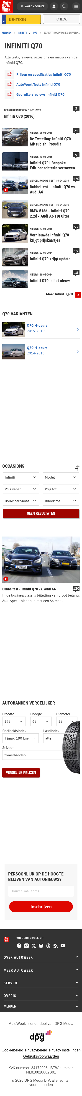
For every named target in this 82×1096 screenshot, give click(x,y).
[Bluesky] (41, 946)
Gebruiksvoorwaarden (41, 1056)
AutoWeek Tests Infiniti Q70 (38, 84)
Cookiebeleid (12, 1050)
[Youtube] (63, 946)
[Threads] (48, 946)
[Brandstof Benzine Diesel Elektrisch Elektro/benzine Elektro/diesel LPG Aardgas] (61, 501)
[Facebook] (19, 946)
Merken (6, 32)
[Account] (54, 6)
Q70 (35, 32)
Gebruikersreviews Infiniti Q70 (40, 94)
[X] (33, 946)
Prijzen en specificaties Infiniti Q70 (43, 74)
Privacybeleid (36, 1050)
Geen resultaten (41, 513)
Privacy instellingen (65, 1050)
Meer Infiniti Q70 (59, 294)
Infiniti (22, 32)
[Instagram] (26, 946)
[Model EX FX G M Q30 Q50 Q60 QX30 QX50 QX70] (61, 477)
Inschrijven (41, 907)
